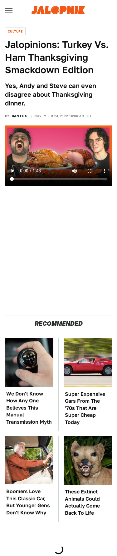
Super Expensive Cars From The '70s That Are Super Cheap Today (85, 408)
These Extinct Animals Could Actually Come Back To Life (82, 502)
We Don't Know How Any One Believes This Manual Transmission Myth (29, 408)
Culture (15, 31)
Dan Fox (19, 116)
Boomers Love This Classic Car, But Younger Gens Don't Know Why (28, 501)
